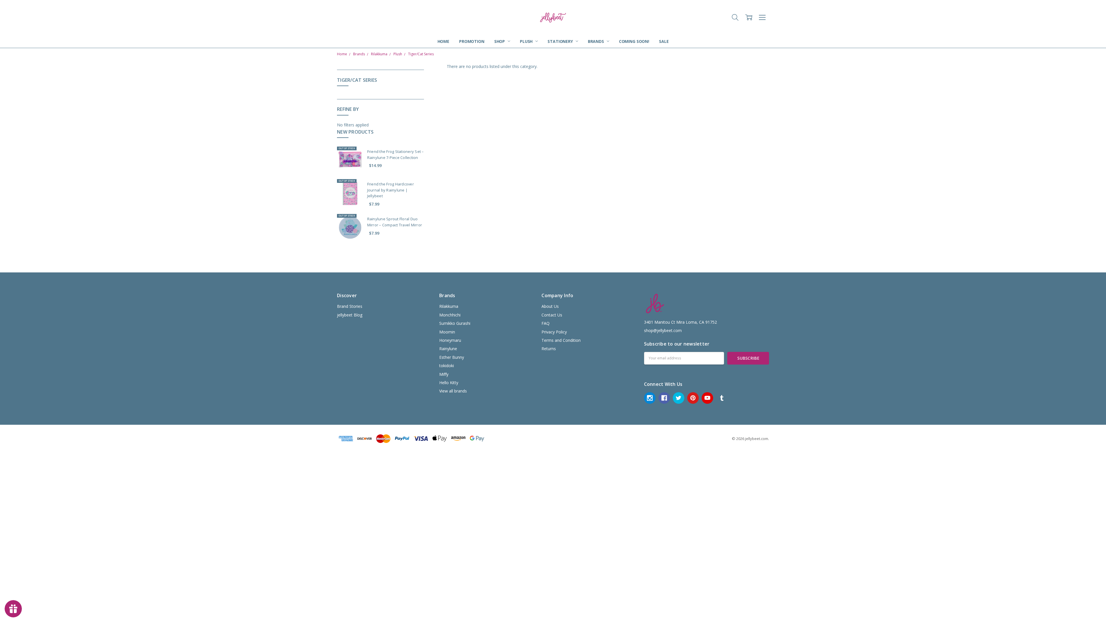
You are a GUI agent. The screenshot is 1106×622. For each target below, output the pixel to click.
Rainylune (448, 348)
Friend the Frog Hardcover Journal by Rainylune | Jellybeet (390, 190)
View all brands (453, 391)
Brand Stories (349, 306)
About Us (550, 306)
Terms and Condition (561, 340)
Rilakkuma (448, 306)
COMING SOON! (634, 41)
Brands (596, 41)
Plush (527, 41)
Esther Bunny (451, 357)
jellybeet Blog (349, 315)
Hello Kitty (448, 382)
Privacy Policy (554, 332)
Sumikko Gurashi (454, 323)
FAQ (545, 323)
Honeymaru (450, 340)
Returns (548, 348)
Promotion (471, 41)
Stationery (561, 41)
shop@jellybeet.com (663, 330)
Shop (500, 41)
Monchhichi (450, 315)
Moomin (447, 332)
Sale (663, 41)
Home (443, 41)
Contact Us (551, 315)
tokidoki (446, 365)
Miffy (443, 374)
